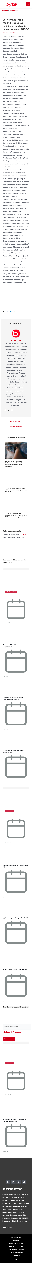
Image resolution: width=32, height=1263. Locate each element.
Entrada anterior (16, 421)
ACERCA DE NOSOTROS (16, 1246)
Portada (5, 11)
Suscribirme (8, 1039)
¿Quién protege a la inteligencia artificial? (15, 918)
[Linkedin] (11, 311)
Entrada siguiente (16, 426)
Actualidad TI (15, 11)
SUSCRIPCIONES (16, 1237)
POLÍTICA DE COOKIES (16, 1252)
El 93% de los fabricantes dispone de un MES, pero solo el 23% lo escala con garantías (16, 515)
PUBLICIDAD (16, 1240)
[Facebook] (7, 311)
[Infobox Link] (16, 561)
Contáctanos (7, 1227)
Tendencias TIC (9, 811)
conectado (24, 534)
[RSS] (24, 1182)
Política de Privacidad (12, 1032)
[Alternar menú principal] (28, 4)
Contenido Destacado (11, 591)
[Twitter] (18, 1182)
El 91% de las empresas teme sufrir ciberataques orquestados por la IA (16, 490)
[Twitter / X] (3, 311)
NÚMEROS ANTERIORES (16, 1243)
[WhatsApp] (15, 311)
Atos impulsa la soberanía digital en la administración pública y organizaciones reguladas (14, 463)
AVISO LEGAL (16, 1255)
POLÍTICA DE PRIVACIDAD (16, 1249)
